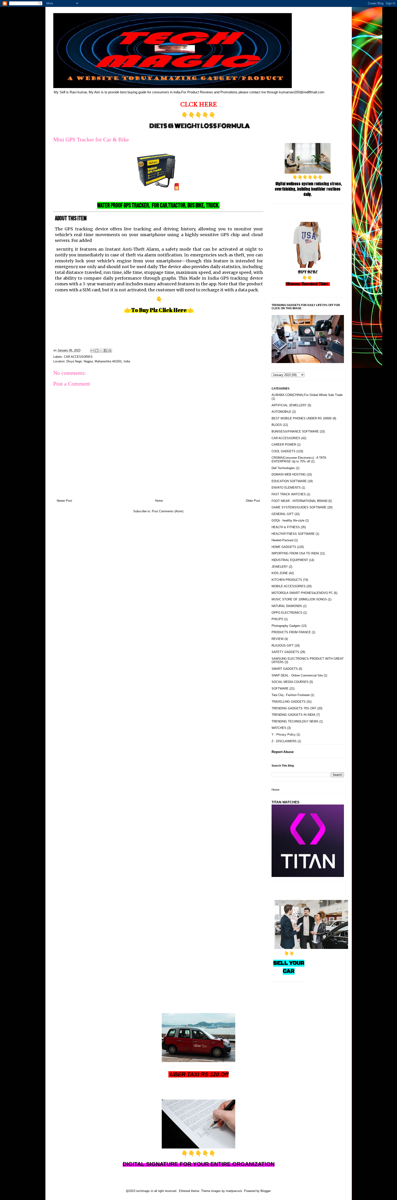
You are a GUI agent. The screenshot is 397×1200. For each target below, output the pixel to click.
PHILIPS (277, 619)
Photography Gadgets (286, 625)
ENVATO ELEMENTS (286, 487)
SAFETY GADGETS (285, 652)
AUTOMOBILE (281, 411)
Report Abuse (283, 752)
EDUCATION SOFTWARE (289, 481)
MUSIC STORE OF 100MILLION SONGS (299, 599)
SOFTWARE (280, 688)
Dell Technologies (283, 468)
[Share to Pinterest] (110, 350)
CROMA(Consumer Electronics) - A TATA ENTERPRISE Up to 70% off (299, 459)
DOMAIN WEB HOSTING (289, 474)
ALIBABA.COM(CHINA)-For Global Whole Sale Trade (307, 395)
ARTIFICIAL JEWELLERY (289, 405)
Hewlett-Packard (282, 540)
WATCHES (279, 728)
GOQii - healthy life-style (288, 520)
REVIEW (278, 639)
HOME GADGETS (284, 547)
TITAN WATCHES (285, 802)
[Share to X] (101, 350)
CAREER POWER (284, 444)
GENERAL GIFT (283, 514)
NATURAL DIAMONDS (287, 606)
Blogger (265, 1191)
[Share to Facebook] (105, 350)
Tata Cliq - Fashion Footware (291, 695)
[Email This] (92, 350)
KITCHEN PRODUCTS (287, 579)
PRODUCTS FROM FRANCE (291, 632)
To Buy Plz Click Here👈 (162, 310)
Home (159, 500)
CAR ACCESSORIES (78, 356)
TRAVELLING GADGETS (289, 701)
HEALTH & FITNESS (286, 527)
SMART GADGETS (285, 668)
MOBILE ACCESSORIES (289, 586)
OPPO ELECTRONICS (287, 612)
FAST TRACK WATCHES (289, 494)
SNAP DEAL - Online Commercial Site (297, 675)
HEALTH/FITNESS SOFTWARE (293, 534)
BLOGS (277, 425)
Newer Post (64, 500)
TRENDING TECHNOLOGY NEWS (295, 721)
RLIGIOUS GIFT (283, 645)
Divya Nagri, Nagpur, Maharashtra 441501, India (98, 361)
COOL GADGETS (283, 451)
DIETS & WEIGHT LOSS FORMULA (199, 126)
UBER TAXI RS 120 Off (199, 1074)
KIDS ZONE (280, 573)
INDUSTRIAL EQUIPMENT (290, 560)
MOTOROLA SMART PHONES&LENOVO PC (302, 593)
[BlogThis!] (96, 350)
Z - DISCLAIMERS (284, 741)
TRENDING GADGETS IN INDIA (293, 714)
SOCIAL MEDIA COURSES (290, 682)
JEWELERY (280, 566)
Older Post (253, 500)
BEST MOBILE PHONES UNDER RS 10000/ (302, 418)
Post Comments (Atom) (167, 511)
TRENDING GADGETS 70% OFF (294, 708)
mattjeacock (234, 1191)
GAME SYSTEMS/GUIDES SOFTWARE (299, 507)
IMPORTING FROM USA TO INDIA (295, 553)
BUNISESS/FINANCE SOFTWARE (295, 431)
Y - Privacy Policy (284, 734)
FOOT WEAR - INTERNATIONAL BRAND (299, 501)
